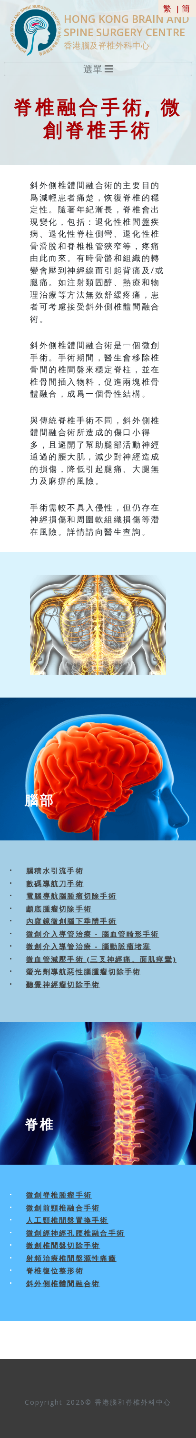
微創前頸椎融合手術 (63, 1207)
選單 (94, 68)
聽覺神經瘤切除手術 (63, 984)
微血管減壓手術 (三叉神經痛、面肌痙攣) (101, 959)
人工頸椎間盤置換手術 (67, 1220)
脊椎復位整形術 (55, 1270)
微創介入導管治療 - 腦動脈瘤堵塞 (88, 946)
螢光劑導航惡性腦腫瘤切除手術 (83, 971)
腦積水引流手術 (55, 870)
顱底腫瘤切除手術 (59, 908)
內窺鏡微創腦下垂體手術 (71, 921)
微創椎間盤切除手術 (63, 1245)
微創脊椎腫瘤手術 (59, 1194)
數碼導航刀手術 (55, 883)
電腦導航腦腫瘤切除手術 (71, 895)
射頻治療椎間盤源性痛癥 (71, 1258)
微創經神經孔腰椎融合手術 (75, 1233)
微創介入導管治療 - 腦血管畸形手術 (92, 934)
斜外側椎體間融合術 (63, 1283)
